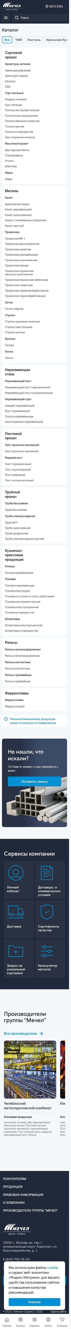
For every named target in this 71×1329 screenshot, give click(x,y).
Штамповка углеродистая (21, 630)
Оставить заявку (34, 782)
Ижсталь (34, 40)
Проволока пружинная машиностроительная (19, 272)
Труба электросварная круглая (24, 538)
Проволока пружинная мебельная (26, 280)
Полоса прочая (14, 126)
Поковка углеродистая (19, 612)
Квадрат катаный (16, 99)
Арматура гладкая (16, 75)
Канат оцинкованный (18, 215)
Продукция (12, 1187)
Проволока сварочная (19, 285)
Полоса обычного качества (22, 121)
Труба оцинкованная (18, 528)
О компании (14, 1203)
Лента (9, 358)
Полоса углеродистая (19, 131)
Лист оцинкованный (18, 469)
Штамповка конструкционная (23, 625)
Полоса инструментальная (22, 110)
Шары (8, 179)
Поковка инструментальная (22, 601)
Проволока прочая (16, 265)
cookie (52, 1267)
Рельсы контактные (17, 668)
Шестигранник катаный (20, 137)
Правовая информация (23, 1195)
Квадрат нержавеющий (20, 405)
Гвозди (9, 345)
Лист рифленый (15, 475)
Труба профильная (16, 533)
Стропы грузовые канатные (22, 321)
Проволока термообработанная (25, 296)
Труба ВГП (11, 522)
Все (7, 40)
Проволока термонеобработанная (27, 290)
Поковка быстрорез (17, 591)
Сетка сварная (14, 308)
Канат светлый (14, 225)
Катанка (10, 81)
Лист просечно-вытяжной (21, 451)
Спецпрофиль (14, 155)
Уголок (9, 161)
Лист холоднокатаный (19, 480)
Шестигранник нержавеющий (24, 421)
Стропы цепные (15, 332)
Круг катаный (13, 105)
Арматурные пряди (17, 204)
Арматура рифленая (17, 70)
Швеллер (11, 166)
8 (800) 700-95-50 (16, 1259)
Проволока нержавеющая (21, 254)
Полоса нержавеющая (19, 416)
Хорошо (34, 1302)
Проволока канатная (18, 249)
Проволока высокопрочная (22, 244)
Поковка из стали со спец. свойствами (29, 596)
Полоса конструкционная (21, 115)
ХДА (7, 86)
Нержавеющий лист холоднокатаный (29, 393)
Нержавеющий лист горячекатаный (27, 387)
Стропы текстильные (18, 327)
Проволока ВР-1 (15, 238)
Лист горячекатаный (18, 464)
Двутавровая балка (17, 150)
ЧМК (18, 40)
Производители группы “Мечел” (30, 1211)
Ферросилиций (14, 706)
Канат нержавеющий (18, 209)
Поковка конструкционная (22, 607)
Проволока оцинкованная (21, 260)
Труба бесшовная (16, 510)
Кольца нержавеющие (19, 572)
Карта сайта (58, 1311)
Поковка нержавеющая (19, 585)
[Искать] (17, 18)
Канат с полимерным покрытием (25, 220)
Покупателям (14, 1179)
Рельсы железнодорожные (22, 655)
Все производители (20, 1033)
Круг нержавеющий (17, 411)
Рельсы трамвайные (17, 681)
